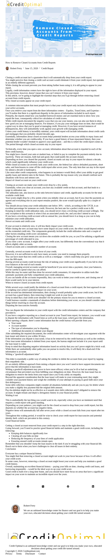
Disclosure (30, 553)
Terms (19, 553)
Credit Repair (47, 68)
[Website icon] (26, 516)
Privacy (8, 553)
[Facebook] (17, 486)
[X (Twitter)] (43, 486)
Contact (42, 553)
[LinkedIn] (93, 486)
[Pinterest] (68, 486)
